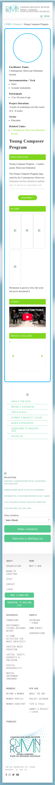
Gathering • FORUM (34, 621)
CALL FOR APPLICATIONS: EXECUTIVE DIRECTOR (25, 502)
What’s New (35, 566)
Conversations (37, 633)
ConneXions (12, 620)
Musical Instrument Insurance (12, 676)
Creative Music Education (14, 648)
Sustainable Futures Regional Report (16, 628)
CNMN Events (35, 628)
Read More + (27, 197)
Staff (9, 579)
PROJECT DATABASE (22, 407)
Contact (10, 584)
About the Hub (37, 693)
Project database (39, 698)
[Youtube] (17, 774)
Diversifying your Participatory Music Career (27, 496)
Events (33, 615)
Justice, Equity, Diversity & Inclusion (16, 657)
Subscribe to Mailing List (25, 429)
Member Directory (16, 703)
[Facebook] (6, 774)
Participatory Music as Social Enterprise (24, 490)
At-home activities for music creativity (16, 639)
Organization (13, 566)
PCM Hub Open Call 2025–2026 (17, 508)
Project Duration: (19, 103)
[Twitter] (13, 774)
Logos (9, 589)
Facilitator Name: (19, 67)
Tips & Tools (36, 703)
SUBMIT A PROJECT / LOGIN (26, 417)
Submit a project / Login (39, 710)
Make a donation (22, 423)
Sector (12, 116)
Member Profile (14, 698)
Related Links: (17, 126)
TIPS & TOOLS (19, 412)
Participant (15, 93)
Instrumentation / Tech (22, 80)
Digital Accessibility (14, 666)
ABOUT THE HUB (21, 401)
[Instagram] (10, 774)
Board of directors (11, 572)
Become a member (15, 693)
